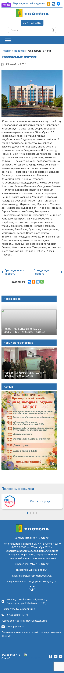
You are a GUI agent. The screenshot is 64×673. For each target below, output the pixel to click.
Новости (19, 50)
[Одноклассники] (33, 282)
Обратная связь (32, 23)
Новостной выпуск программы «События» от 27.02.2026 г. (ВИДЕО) (24, 330)
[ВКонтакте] (29, 282)
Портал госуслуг (40, 501)
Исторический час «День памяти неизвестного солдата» (24, 374)
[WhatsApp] (42, 282)
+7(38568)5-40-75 (17, 614)
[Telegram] (38, 282)
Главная (6, 50)
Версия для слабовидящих (28, 3)
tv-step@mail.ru (15, 626)
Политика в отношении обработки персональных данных (31, 634)
